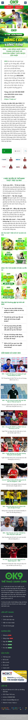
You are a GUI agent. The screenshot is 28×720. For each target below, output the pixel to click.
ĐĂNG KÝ (9, 7)
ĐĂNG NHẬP (19, 7)
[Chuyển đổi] (2, 308)
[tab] (7, 151)
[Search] (25, 2)
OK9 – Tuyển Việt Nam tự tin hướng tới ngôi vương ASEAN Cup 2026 (14, 374)
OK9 (2, 586)
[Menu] (2, 2)
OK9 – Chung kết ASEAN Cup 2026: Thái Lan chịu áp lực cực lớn (14, 427)
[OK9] (14, 2)
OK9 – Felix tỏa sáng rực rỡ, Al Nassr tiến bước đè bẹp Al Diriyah (14, 507)
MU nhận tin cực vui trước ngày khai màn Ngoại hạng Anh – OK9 (14, 560)
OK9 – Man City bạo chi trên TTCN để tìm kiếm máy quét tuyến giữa (14, 533)
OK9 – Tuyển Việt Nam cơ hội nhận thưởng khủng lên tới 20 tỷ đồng (14, 454)
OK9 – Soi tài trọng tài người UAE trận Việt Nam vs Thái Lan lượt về (14, 401)
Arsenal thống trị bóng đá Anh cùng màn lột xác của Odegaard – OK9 (14, 480)
